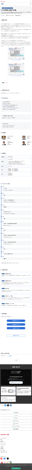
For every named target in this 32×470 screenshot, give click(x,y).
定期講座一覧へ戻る (16, 335)
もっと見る (16, 360)
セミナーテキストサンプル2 (16, 75)
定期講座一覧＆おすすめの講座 (9, 15)
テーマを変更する (9, 355)
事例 (1, 439)
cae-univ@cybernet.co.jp (16, 376)
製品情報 (1, 441)
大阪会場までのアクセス (16, 328)
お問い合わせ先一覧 (3, 451)
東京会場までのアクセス (16, 320)
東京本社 (15, 168)
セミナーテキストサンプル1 (16, 59)
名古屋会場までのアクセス (16, 324)
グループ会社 (2, 450)
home (3, 15)
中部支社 (15, 169)
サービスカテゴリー (3, 438)
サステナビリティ (3, 444)
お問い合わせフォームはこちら (16, 382)
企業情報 (1, 447)
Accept (16, 468)
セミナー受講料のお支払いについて (17, 161)
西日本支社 (15, 170)
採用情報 (1, 448)
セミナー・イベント (3, 443)
